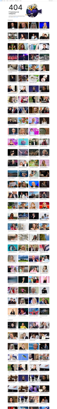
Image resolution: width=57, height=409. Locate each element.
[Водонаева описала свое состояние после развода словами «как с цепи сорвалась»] (34, 271)
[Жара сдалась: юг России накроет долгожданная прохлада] (23, 80)
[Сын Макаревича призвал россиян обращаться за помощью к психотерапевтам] (44, 369)
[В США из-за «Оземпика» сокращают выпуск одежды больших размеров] (34, 48)
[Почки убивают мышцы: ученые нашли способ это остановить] (34, 345)
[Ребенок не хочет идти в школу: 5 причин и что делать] (23, 271)
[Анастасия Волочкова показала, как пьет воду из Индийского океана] (23, 69)
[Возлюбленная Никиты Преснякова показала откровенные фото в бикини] (34, 196)
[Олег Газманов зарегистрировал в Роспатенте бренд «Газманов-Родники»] (34, 186)
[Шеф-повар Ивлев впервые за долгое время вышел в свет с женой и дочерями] (13, 271)
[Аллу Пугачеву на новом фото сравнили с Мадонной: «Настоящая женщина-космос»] (23, 249)
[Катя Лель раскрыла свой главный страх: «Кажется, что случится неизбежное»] (23, 281)
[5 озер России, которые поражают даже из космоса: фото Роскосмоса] (34, 101)
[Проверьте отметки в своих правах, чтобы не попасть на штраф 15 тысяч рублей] (13, 186)
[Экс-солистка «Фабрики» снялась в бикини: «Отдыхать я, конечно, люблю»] (44, 165)
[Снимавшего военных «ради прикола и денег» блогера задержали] (23, 218)
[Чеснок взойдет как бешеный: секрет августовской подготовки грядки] (44, 80)
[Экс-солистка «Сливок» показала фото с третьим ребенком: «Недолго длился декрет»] (44, 196)
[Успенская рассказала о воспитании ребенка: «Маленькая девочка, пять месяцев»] (23, 345)
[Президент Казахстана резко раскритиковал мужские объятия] (34, 390)
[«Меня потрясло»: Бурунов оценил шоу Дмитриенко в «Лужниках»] (34, 260)
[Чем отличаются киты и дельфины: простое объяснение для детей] (13, 249)
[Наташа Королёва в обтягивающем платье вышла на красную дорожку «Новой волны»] (44, 69)
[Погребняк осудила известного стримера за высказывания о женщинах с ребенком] (23, 302)
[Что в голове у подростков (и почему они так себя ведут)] (44, 401)
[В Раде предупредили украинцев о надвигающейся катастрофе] (23, 401)
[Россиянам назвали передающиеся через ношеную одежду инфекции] (44, 249)
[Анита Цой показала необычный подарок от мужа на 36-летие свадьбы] (23, 165)
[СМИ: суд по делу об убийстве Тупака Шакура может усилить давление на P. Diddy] (13, 345)
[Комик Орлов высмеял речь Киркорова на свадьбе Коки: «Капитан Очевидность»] (13, 165)
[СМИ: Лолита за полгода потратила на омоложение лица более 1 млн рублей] (34, 133)
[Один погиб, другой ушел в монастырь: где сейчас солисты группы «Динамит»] (44, 112)
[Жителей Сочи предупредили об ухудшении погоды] (13, 281)
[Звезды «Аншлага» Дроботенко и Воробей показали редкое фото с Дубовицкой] (44, 390)
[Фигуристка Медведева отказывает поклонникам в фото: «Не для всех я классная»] (13, 355)
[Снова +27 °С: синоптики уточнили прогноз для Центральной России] (44, 239)
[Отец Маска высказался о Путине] (13, 380)
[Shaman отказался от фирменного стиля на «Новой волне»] (23, 59)
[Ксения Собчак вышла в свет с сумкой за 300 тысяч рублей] (13, 313)
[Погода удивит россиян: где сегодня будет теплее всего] (23, 260)
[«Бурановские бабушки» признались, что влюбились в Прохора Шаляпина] (13, 59)
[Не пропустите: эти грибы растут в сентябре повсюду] (23, 175)
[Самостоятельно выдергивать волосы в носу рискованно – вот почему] (34, 207)
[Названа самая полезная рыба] (23, 239)
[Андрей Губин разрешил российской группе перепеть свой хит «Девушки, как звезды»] (23, 313)
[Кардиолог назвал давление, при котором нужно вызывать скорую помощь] (34, 175)
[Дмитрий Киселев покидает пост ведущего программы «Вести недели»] (23, 27)
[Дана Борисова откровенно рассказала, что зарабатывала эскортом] (44, 380)
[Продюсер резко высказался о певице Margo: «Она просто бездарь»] (34, 122)
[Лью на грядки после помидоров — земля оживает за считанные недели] (34, 165)
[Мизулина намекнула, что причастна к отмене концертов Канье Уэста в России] (44, 27)
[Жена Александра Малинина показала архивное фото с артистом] (23, 380)
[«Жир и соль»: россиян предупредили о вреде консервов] (44, 133)
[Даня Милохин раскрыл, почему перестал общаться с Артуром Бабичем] (34, 143)
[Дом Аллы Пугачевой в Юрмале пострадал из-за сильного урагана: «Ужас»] (23, 133)
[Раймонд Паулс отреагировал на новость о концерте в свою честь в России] (34, 292)
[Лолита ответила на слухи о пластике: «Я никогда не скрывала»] (44, 292)
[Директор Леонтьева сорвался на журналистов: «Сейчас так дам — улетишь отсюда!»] (34, 313)
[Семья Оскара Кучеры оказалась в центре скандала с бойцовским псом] (13, 27)
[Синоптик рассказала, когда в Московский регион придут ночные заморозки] (44, 313)
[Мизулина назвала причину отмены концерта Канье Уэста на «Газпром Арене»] (44, 281)
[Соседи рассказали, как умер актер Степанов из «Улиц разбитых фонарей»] (44, 228)
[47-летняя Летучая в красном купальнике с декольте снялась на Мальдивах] (13, 260)
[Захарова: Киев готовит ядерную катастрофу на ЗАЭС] (34, 302)
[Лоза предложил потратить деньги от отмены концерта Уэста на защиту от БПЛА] (13, 324)
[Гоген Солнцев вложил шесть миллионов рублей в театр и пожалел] (44, 101)
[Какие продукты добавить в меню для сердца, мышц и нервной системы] (34, 324)
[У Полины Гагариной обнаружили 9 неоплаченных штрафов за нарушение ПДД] (34, 218)
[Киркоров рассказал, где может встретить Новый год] (34, 334)
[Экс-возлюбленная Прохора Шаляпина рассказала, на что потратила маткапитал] (23, 369)
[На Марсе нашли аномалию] (34, 355)
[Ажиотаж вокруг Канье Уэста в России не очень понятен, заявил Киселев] (44, 345)
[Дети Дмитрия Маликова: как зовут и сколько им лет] (13, 101)
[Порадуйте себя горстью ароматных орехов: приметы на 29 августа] (34, 154)
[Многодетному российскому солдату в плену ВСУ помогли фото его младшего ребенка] (13, 37)
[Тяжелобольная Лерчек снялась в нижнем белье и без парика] (13, 218)
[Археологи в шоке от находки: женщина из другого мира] (34, 80)
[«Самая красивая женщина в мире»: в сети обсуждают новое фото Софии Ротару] (13, 292)
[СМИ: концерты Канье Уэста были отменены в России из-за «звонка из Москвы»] (44, 90)
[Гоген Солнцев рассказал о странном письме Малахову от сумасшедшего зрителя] (13, 48)
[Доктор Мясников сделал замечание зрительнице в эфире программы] (34, 369)
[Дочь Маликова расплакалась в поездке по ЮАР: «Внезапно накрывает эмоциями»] (13, 239)
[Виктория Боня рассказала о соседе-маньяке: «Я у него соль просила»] (13, 154)
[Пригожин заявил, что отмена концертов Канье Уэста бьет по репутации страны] (23, 355)
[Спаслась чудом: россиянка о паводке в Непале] (13, 207)
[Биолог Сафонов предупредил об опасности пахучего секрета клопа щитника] (44, 271)
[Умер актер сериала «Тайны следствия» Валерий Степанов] (23, 207)
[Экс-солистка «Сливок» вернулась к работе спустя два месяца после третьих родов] (13, 228)
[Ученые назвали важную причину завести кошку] (13, 69)
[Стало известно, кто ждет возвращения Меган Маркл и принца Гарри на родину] (44, 302)
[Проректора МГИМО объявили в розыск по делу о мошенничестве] (13, 80)
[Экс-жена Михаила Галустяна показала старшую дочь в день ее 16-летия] (34, 239)
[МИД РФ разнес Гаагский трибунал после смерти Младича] (44, 324)
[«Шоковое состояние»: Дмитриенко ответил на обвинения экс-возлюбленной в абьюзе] (44, 48)
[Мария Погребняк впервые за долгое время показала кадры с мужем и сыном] (13, 390)
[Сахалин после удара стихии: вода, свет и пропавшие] (13, 175)
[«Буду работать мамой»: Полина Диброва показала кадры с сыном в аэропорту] (23, 48)
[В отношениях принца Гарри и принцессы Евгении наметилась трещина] (13, 196)
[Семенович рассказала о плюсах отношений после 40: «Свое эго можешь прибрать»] (23, 90)
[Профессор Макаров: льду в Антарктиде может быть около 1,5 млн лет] (44, 334)
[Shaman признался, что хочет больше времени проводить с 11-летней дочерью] (13, 401)
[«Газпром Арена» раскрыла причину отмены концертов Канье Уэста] (13, 334)
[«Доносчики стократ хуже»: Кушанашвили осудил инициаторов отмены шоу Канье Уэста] (34, 380)
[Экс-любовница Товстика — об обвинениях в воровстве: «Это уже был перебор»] (44, 175)
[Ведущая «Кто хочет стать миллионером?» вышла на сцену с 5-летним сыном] (23, 112)
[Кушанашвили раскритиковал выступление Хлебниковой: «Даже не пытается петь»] (23, 37)
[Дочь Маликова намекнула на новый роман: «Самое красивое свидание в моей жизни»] (23, 196)
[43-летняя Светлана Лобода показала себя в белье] (23, 186)
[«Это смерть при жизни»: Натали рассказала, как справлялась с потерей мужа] (34, 27)
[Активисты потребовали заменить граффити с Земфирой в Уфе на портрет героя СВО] (23, 292)
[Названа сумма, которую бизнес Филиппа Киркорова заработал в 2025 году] (44, 154)
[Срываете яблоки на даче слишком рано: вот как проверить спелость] (23, 122)
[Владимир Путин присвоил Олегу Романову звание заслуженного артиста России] (13, 90)
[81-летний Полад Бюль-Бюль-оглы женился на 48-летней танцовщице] (13, 133)
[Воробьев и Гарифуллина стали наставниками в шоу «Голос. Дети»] (13, 302)
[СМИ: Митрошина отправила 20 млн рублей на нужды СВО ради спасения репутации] (44, 122)
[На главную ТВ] (2, 1)
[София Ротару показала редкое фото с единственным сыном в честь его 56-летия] (23, 101)
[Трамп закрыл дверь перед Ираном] (44, 355)
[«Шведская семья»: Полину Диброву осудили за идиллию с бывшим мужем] (34, 281)
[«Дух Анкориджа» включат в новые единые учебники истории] (13, 112)
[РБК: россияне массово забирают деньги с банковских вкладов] (23, 143)
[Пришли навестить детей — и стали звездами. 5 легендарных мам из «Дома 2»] (23, 334)
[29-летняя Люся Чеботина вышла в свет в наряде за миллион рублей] (13, 143)
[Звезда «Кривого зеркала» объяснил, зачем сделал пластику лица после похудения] (34, 112)
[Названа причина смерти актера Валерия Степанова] (34, 69)
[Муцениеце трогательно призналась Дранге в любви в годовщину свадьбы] (13, 122)
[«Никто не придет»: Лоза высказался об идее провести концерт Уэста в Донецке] (23, 154)
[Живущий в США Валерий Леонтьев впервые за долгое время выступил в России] (44, 186)
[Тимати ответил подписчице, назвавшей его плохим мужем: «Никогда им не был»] (44, 218)
